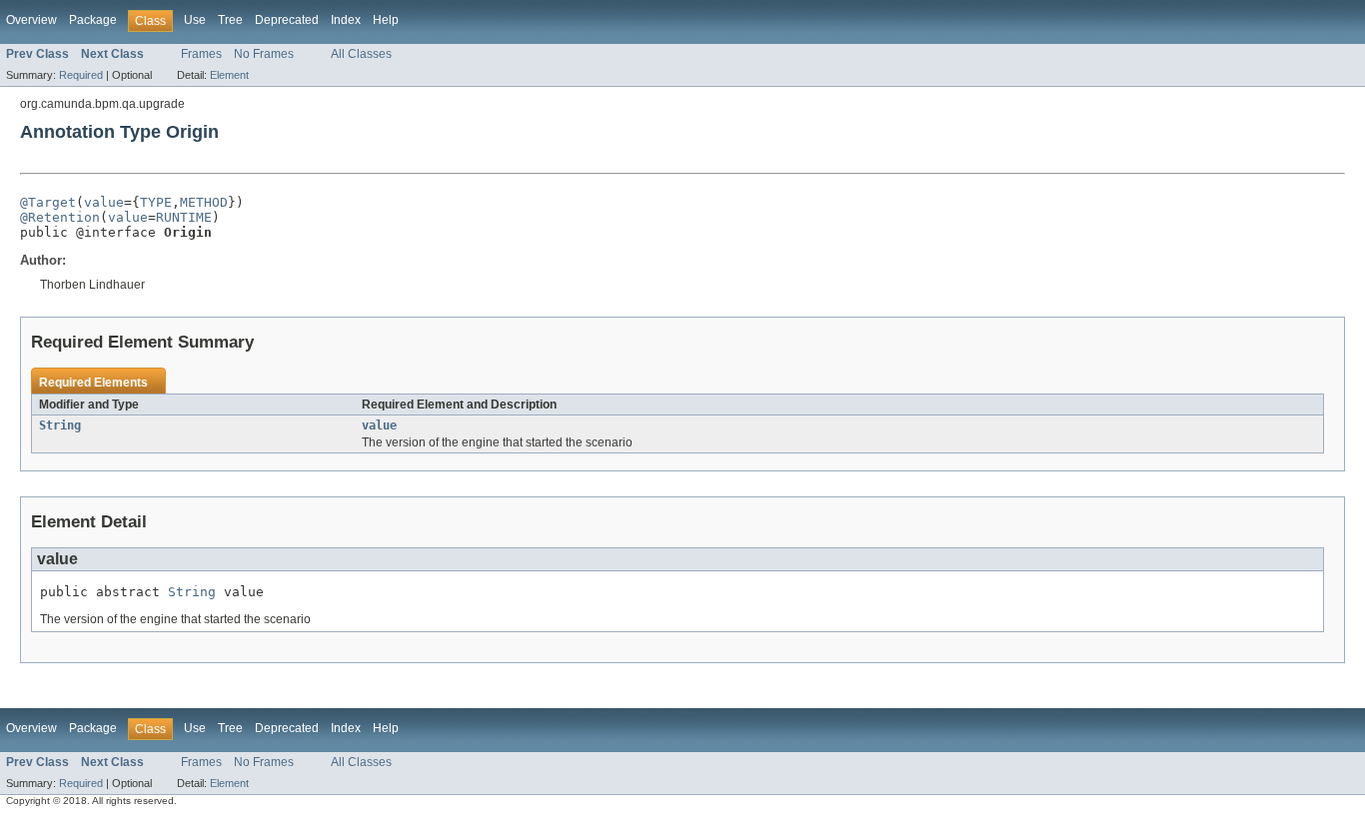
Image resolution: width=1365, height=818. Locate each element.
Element (229, 75)
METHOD (204, 202)
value (104, 202)
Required (81, 75)
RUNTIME (184, 217)
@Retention (60, 217)
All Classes (361, 54)
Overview (31, 20)
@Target (48, 202)
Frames (201, 54)
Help (386, 20)
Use (195, 20)
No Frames (264, 54)
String (60, 425)
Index (346, 20)
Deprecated (287, 20)
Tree (230, 20)
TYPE (156, 202)
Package (93, 20)
